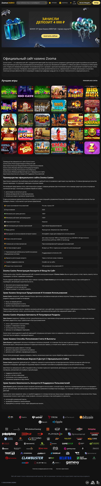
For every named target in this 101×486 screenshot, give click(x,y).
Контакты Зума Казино (62, 469)
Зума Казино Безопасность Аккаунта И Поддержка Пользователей (23, 174)
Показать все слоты (90, 80)
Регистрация (84, 3)
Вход (96, 3)
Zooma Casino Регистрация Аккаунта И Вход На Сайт (19, 164)
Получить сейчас (50, 36)
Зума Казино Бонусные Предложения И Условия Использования (23, 166)
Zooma (8, 2)
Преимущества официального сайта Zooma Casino (19, 161)
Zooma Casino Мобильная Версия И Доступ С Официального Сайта (24, 172)
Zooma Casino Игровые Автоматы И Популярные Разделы (21, 168)
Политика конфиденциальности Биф (42, 469)
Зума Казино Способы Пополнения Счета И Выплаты (19, 170)
